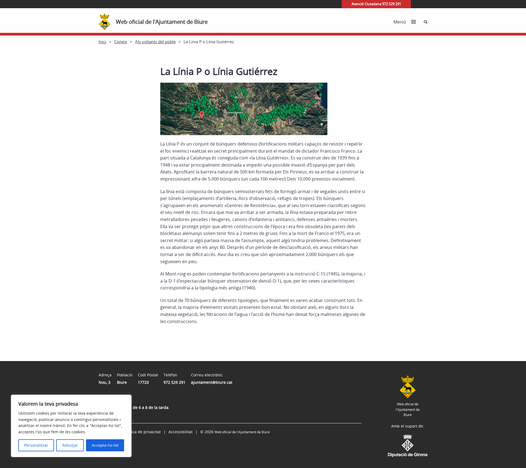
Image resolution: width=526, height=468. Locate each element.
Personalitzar (36, 445)
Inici (102, 41)
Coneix (120, 41)
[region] (71, 426)
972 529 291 (174, 382)
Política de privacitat (142, 431)
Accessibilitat (180, 431)
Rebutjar (70, 445)
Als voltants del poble (155, 41)
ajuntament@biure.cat (211, 382)
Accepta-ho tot (105, 445)
